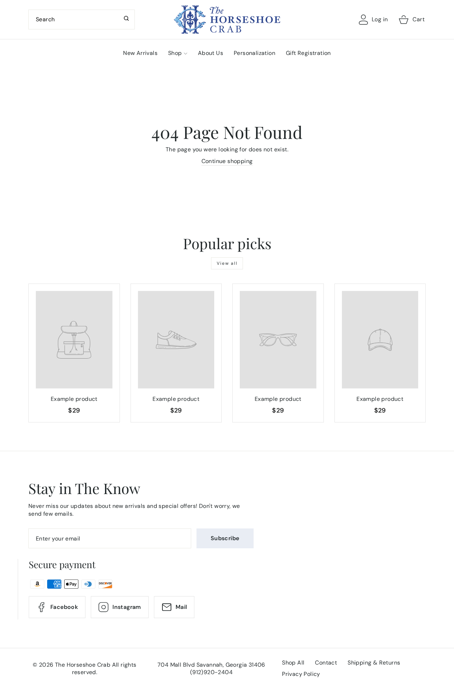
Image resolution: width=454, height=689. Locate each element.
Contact (326, 662)
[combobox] (81, 19)
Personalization (254, 53)
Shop (175, 53)
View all (227, 263)
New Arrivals (140, 53)
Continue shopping (227, 161)
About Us (210, 53)
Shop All (293, 662)
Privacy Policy (301, 674)
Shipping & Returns (374, 662)
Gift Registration (308, 53)
